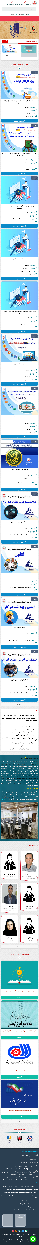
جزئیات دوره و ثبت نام (18, 121)
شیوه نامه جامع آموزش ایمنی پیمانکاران (25, 735)
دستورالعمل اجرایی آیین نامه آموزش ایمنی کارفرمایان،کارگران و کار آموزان (19, 739)
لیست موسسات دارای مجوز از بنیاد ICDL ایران (25, 1209)
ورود (27, 14)
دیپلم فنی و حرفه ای (30, 723)
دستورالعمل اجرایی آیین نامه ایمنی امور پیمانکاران (23, 742)
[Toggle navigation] (4, 18)
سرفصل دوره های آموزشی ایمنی (27, 726)
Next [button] (3, 1139)
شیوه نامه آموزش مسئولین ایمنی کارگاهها (25, 729)
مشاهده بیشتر (19, 704)
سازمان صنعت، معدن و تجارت (29, 1200)
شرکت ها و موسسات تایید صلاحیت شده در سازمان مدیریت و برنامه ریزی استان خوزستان (19, 1196)
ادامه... (3, 799)
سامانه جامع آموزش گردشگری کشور (27, 1206)
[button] (3, 30)
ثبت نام (21, 14)
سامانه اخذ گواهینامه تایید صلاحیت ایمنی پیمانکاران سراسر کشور (20, 1192)
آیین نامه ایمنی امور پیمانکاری (28, 745)
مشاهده (19, 997)
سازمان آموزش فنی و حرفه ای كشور (27, 1203)
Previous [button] (37, 1139)
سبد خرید (12, 14)
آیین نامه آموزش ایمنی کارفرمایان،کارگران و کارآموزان (22, 748)
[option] (29, 1139)
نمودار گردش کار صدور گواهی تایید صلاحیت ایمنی (22, 732)
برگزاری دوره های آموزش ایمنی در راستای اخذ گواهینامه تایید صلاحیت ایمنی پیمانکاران (19, 719)
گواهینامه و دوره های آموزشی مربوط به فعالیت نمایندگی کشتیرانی (19, 715)
